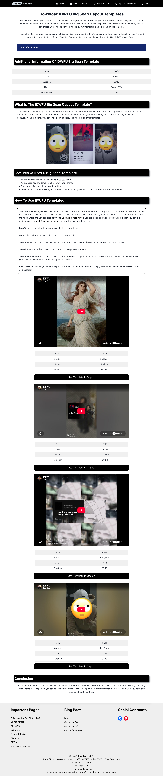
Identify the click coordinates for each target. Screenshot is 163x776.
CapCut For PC (102, 4)
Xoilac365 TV (81, 766)
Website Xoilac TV (80, 762)
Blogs (146, 4)
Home (61, 4)
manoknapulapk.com (21, 746)
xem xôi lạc (72, 772)
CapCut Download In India (45, 221)
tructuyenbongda (57, 772)
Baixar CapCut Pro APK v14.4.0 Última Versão (26, 720)
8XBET (85, 759)
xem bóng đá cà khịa (82, 769)
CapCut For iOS (80, 4)
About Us (15, 726)
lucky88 (76, 759)
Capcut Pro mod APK (72, 218)
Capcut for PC (71, 722)
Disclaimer (16, 738)
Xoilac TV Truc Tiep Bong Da (104, 759)
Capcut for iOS (71, 726)
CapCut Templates (127, 4)
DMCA (14, 742)
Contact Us (16, 730)
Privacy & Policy (18, 734)
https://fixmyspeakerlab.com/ (57, 759)
